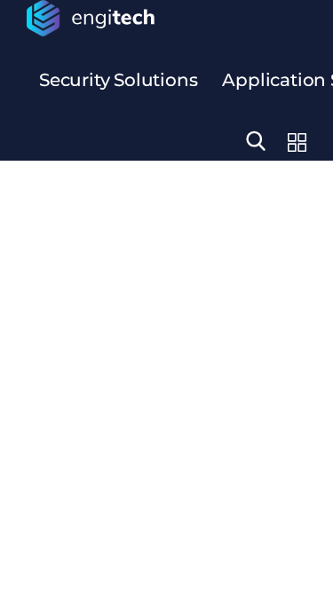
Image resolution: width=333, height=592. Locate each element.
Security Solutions (118, 80)
